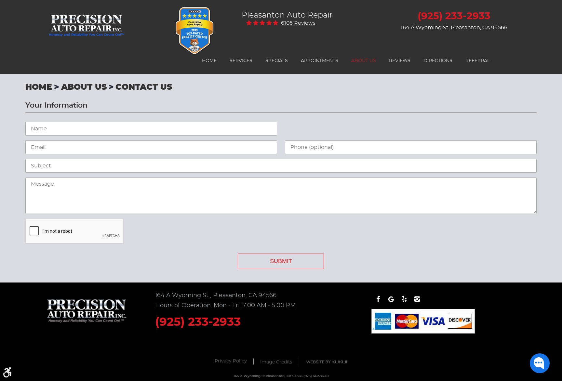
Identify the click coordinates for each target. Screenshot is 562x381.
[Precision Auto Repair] (86, 19)
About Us (363, 61)
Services (241, 61)
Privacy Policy (231, 361)
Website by (326, 362)
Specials (276, 61)
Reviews (399, 61)
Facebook (377, 302)
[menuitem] (209, 61)
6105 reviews (298, 23)
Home (209, 61)
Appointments (319, 61)
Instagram (416, 302)
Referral (477, 61)
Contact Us (143, 87)
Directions (437, 61)
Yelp (403, 302)
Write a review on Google (390, 302)
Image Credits (276, 362)
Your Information (56, 105)
